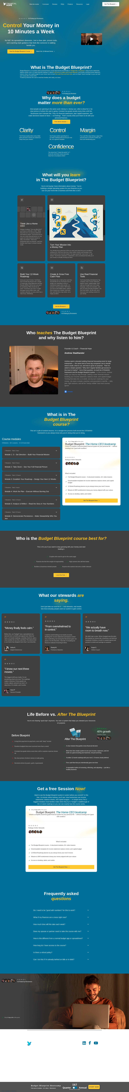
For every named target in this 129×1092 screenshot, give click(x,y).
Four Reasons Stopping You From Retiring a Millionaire (56, 1034)
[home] (9, 4)
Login (87, 4)
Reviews (54, 4)
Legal (89, 1031)
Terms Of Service (93, 1032)
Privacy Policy (92, 1034)
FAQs (62, 4)
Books (78, 1032)
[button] (31, 453)
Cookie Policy (92, 1037)
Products (70, 4)
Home (31, 1031)
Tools (78, 1038)
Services (79, 1037)
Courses (79, 1034)
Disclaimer (91, 1035)
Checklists (45, 1031)
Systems (79, 1035)
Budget (44, 1032)
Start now (94, 1087)
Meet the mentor (34, 4)
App (78, 1040)
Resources (79, 4)
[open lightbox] (91, 39)
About (31, 1032)
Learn (31, 1035)
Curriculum (45, 4)
